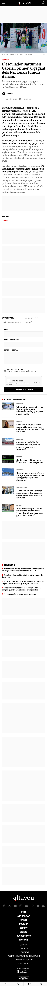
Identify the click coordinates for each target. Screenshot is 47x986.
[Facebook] (6, 984)
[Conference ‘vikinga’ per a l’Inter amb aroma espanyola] (8, 459)
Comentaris (26, 99)
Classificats (24, 936)
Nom (5, 329)
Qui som (23, 945)
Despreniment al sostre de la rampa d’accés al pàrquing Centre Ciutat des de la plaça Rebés (21, 589)
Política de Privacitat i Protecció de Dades (20, 371)
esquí (5, 221)
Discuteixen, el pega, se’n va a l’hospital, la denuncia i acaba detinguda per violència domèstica (30, 476)
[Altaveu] (25, 3)
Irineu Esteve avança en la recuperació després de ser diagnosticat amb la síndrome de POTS (23, 570)
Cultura (23, 924)
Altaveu (10, 94)
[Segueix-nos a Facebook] (4, 906)
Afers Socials (21, 487)
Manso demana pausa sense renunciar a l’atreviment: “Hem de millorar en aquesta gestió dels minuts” (29, 512)
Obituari (23, 940)
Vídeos (23, 932)
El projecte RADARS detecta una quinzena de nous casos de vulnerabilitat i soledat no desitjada (29, 494)
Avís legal (23, 963)
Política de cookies (24, 960)
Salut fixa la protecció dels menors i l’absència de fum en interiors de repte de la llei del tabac (30, 428)
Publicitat (23, 952)
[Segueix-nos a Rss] (43, 906)
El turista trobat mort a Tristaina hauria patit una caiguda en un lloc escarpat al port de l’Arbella (23, 582)
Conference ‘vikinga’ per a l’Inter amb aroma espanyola (29, 461)
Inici (23, 912)
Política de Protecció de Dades (24, 956)
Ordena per (29, 318)
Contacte (24, 948)
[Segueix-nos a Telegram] (38, 906)
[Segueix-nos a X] (9, 906)
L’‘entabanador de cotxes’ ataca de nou (20, 594)
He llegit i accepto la (20, 370)
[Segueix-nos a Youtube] (15, 906)
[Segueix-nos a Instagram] (21, 906)
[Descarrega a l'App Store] (24, 978)
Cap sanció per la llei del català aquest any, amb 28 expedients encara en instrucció (28, 446)
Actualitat (23, 916)
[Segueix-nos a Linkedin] (26, 906)
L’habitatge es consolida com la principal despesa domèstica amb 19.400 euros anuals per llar (30, 410)
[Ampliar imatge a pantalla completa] (42, 27)
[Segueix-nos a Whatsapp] (32, 906)
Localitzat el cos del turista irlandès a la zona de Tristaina (22, 576)
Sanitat (19, 421)
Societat (19, 404)
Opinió (23, 920)
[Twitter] (18, 984)
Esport (5, 60)
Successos (20, 470)
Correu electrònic (11, 340)
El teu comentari (11, 350)
